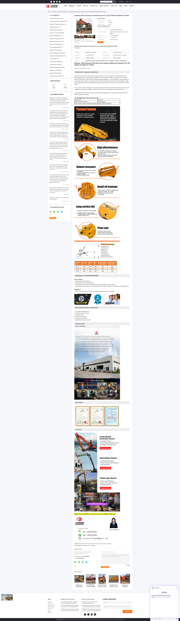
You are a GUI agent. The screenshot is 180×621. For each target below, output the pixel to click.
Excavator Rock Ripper (55, 61)
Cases (125, 5)
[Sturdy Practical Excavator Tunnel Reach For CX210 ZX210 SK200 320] (114, 579)
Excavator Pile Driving (55, 30)
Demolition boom (79, 315)
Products (71, 5)
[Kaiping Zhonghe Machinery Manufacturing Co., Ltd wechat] (59, 211)
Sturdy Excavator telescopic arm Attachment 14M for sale (89, 602)
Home (65, 5)
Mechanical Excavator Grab (56, 67)
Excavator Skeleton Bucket (56, 53)
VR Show (79, 5)
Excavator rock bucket (81, 316)
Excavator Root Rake (55, 64)
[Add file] (152, 618)
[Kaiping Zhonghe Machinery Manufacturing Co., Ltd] (52, 6)
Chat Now (121, 1)
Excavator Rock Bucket (55, 41)
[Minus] (176, 588)
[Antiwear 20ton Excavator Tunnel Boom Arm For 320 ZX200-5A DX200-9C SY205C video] (84, 26)
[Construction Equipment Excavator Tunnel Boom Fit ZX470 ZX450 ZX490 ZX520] (125, 579)
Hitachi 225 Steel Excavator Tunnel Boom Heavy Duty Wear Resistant (102, 586)
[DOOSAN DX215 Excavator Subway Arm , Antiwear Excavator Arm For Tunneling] (91, 579)
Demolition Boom (54, 27)
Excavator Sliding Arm (55, 35)
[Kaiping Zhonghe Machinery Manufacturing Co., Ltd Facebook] (51, 2)
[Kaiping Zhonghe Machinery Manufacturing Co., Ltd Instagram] (59, 2)
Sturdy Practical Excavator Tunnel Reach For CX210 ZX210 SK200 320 (114, 586)
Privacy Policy (59, 619)
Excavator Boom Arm (55, 18)
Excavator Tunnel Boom (62, 11)
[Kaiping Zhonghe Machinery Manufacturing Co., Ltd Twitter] (54, 2)
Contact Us (114, 5)
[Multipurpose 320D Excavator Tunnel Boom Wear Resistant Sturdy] (79, 579)
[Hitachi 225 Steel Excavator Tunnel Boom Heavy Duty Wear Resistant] (102, 579)
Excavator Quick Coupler (56, 76)
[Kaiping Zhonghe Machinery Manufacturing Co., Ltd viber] (51, 214)
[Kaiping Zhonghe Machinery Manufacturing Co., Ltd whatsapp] (55, 211)
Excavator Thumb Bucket (56, 44)
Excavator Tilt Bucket (55, 50)
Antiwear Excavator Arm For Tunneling (102, 543)
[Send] (176, 618)
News (120, 5)
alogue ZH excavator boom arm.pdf (82, 68)
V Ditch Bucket (53, 58)
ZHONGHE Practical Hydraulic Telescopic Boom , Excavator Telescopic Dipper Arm (91, 610)
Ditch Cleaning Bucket (55, 47)
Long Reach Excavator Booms (57, 21)
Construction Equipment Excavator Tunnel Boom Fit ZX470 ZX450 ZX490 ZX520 (125, 586)
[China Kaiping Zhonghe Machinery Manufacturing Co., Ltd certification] (53, 85)
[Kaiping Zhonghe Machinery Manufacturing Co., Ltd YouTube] (57, 2)
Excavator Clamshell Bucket (56, 56)
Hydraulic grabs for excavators (83, 320)
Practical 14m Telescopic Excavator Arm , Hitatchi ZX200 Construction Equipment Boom (91, 606)
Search (114, 1)
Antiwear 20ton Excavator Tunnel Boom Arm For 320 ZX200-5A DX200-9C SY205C (84, 41)
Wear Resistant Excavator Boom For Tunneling (84, 545)
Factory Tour (93, 5)
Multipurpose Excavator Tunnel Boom (85, 543)
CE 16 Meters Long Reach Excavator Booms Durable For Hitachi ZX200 (69, 602)
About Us (85, 5)
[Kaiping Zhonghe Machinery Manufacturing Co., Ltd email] (51, 211)
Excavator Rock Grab (55, 73)
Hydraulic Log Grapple (55, 70)
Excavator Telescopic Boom (57, 24)
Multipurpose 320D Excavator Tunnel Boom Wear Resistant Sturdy (79, 586)
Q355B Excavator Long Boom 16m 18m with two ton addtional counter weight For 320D (70, 610)
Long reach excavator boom (82, 311)
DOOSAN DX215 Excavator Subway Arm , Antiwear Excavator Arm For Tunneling (91, 586)
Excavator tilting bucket (81, 318)
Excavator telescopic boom (82, 313)
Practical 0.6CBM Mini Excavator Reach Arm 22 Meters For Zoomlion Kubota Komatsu (70, 606)
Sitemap (50, 612)
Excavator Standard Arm (56, 38)
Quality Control (104, 5)
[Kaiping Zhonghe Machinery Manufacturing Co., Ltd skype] (62, 211)
